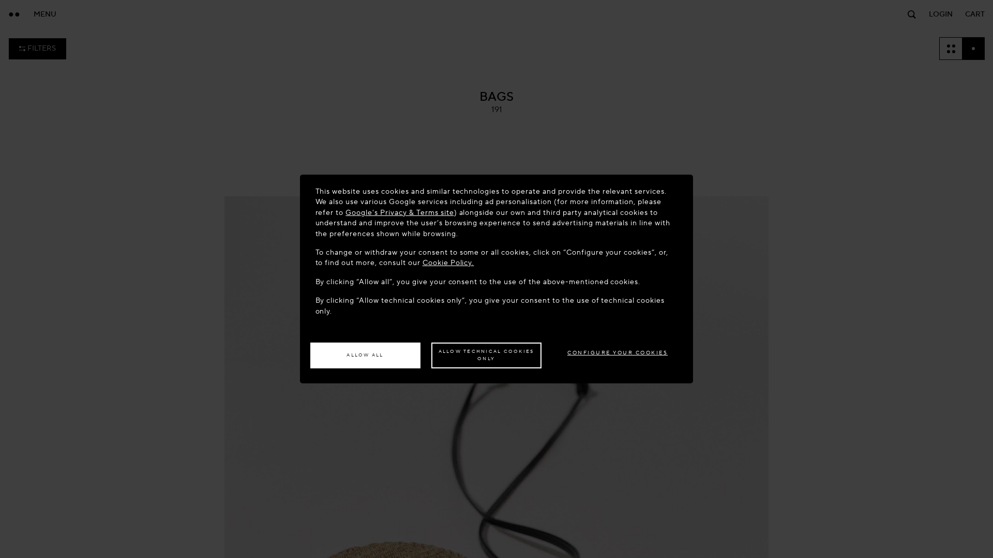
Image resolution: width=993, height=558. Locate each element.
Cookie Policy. (448, 262)
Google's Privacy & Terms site (399, 212)
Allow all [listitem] (365, 355)
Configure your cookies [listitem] (617, 352)
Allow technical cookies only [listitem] (486, 355)
